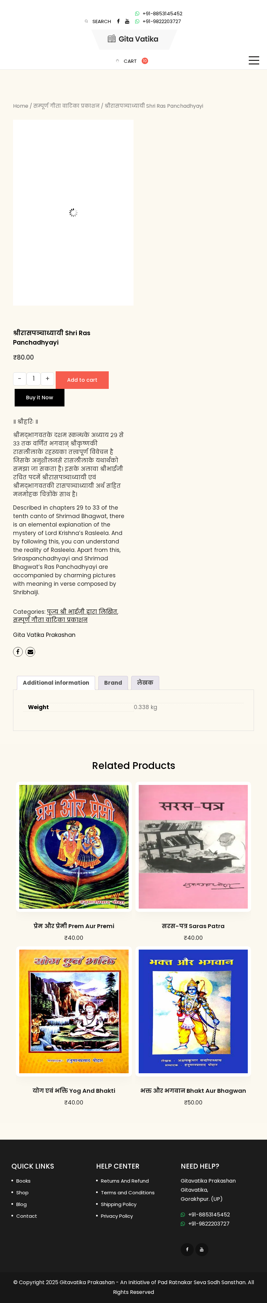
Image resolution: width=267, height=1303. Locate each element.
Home (20, 106)
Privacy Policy (117, 1216)
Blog (21, 1204)
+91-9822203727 (162, 21)
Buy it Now (39, 397)
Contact (26, 1216)
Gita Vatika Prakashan (44, 635)
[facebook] (118, 21)
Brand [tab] (113, 683)
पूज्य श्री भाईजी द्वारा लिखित (82, 612)
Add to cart (82, 380)
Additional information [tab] (56, 683)
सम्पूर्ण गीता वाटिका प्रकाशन (66, 106)
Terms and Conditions (128, 1192)
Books (23, 1180)
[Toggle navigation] (253, 60)
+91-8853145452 (162, 13)
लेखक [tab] (145, 683)
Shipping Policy (118, 1204)
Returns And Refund (125, 1180)
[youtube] (127, 21)
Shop (22, 1192)
